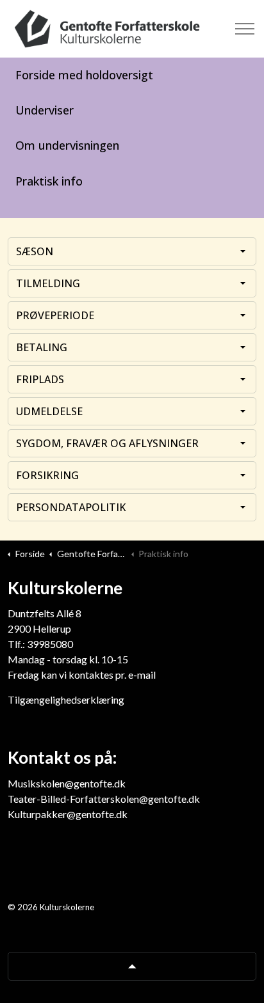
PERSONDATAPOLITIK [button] (71, 507)
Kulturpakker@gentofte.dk (68, 814)
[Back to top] (132, 966)
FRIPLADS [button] (40, 379)
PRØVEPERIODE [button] (55, 315)
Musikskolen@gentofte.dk (67, 783)
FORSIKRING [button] (47, 475)
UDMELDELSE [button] (49, 411)
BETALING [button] (41, 347)
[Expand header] (245, 29)
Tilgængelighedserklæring (66, 699)
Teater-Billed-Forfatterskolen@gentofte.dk (104, 799)
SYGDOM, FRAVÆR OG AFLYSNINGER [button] (107, 443)
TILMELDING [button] (48, 283)
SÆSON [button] (34, 251)
